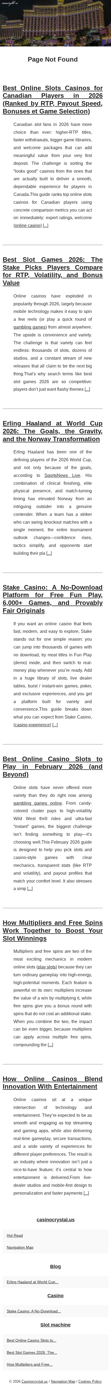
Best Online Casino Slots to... (31, 1340)
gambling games (29, 327)
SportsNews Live (62, 475)
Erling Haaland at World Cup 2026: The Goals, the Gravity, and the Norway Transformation (53, 431)
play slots (47, 967)
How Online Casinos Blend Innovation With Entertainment (53, 1082)
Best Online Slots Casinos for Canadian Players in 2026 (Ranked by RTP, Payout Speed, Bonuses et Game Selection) (53, 99)
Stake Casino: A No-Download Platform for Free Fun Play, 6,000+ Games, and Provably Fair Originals (53, 599)
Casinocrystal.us (35, 1381)
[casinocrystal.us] (55, 23)
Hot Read (15, 1235)
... (45, 225)
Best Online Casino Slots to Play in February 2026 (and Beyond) (53, 766)
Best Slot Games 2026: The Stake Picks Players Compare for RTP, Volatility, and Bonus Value (53, 271)
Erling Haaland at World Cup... (32, 1282)
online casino (27, 225)
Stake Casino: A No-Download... (34, 1311)
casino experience (32, 725)
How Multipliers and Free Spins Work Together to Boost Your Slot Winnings (53, 930)
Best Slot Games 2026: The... (32, 1352)
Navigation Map (20, 1247)
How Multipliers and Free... (30, 1364)
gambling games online (37, 803)
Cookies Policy (90, 1381)
